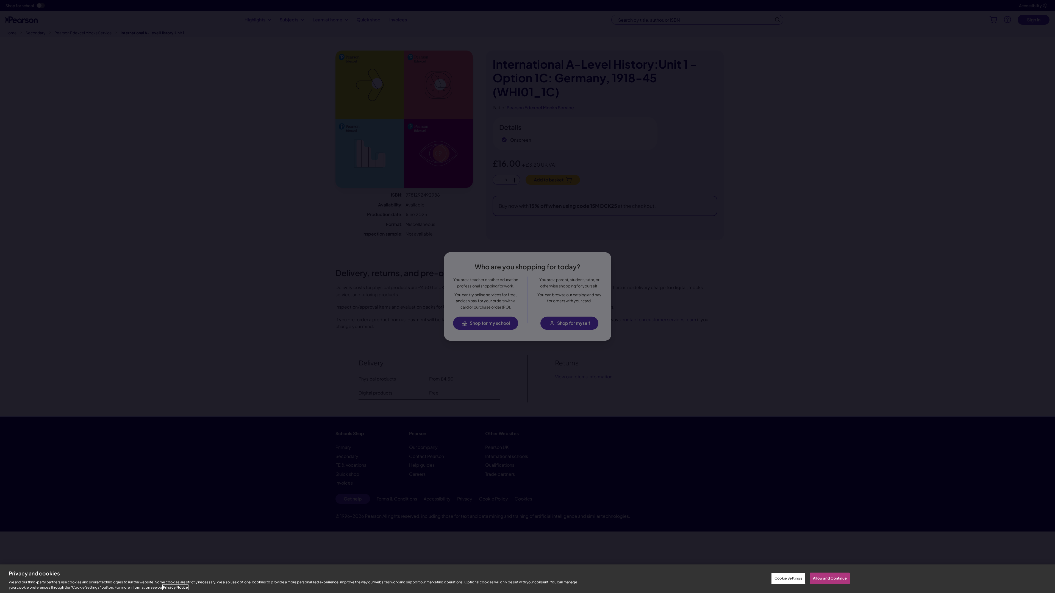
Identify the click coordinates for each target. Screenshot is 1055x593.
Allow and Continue (830, 578)
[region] (527, 578)
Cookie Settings (788, 578)
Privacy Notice (175, 587)
